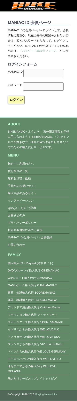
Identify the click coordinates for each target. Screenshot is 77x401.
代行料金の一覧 (18, 171)
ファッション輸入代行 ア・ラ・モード (32, 314)
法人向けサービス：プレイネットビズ (32, 378)
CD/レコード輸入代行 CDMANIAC (30, 277)
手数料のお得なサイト (22, 185)
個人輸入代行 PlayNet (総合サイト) (30, 263)
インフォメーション (21, 200)
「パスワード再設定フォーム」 (39, 51)
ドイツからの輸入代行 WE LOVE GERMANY (37, 351)
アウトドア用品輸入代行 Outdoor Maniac (34, 307)
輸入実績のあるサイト (22, 193)
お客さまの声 (16, 215)
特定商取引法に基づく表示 (25, 230)
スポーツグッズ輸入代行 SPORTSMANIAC (35, 322)
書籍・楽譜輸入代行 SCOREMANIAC (32, 292)
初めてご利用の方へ (21, 163)
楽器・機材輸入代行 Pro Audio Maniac (32, 300)
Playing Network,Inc (46, 394)
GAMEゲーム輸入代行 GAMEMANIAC (32, 285)
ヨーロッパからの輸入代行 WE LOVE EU (34, 358)
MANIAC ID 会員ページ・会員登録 (30, 237)
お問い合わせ (16, 244)
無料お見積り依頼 (19, 178)
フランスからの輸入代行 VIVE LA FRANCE (35, 344)
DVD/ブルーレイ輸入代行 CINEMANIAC (33, 270)
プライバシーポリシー (22, 222)
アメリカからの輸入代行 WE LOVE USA (34, 336)
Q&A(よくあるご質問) (22, 208)
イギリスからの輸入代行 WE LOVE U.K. (34, 329)
